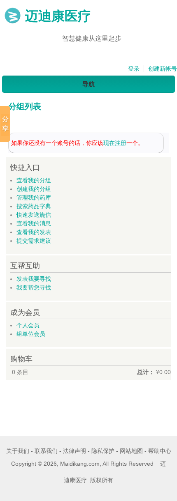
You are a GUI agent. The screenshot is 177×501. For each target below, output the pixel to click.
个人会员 (28, 325)
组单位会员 (30, 334)
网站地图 (131, 451)
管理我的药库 (33, 197)
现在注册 (114, 143)
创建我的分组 (33, 189)
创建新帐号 (162, 68)
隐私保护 (102, 451)
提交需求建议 (33, 240)
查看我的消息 (33, 223)
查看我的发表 (33, 232)
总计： (145, 372)
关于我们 (17, 451)
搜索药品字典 (33, 206)
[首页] (12, 21)
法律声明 (74, 451)
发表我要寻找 (33, 279)
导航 (88, 83)
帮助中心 (159, 451)
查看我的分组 (33, 180)
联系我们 (46, 451)
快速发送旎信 (33, 214)
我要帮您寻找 (33, 287)
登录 (134, 68)
